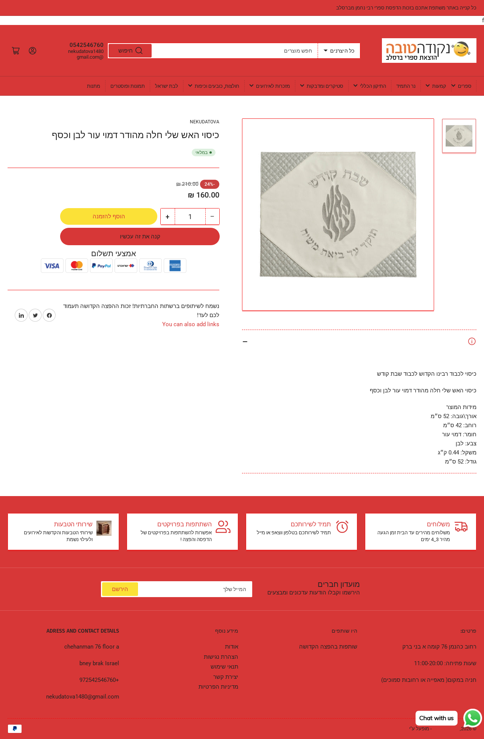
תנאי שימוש (224, 666)
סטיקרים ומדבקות (325, 86)
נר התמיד (406, 86)
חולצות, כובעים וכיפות (217, 86)
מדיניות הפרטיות (218, 686)
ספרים (465, 86)
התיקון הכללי (373, 86)
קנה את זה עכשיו (140, 236)
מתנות (93, 86)
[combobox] (212, 51)
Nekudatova (204, 121)
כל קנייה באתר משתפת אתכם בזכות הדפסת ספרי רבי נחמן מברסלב (406, 8)
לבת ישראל (166, 86)
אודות (231, 646)
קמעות (439, 86)
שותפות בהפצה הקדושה (328, 646)
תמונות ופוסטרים (127, 86)
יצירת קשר (225, 677)
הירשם (120, 589)
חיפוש (125, 50)
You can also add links (190, 324)
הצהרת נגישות (221, 656)
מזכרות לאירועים (273, 86)
